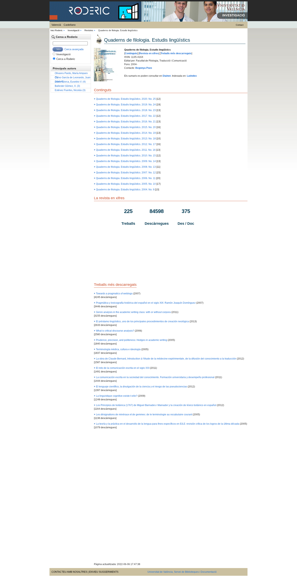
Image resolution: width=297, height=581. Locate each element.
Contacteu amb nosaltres (69, 571)
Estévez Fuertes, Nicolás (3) (70, 90)
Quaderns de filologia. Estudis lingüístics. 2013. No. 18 (126, 138)
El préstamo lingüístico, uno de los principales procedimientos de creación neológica (142, 321)
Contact (239, 25)
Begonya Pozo (143, 68)
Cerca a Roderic (65, 58)
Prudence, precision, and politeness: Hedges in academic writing (131, 340)
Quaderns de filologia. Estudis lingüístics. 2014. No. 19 (126, 132)
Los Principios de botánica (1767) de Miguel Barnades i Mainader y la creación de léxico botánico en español (156, 405)
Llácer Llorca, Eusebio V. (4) (70, 81)
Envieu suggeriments (103, 571)
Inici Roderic (57, 30)
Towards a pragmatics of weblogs (114, 293)
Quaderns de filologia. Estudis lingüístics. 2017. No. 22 (126, 116)
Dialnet (167, 75)
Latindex (192, 75)
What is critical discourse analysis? (115, 330)
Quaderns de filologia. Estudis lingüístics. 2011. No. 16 (126, 149)
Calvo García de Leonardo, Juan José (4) (73, 78)
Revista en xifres (149, 53)
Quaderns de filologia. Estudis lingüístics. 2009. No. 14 (126, 161)
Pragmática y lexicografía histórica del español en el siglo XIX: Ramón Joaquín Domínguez (146, 302)
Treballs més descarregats (176, 53)
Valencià (56, 24)
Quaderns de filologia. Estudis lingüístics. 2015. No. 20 (126, 127)
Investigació (73, 30)
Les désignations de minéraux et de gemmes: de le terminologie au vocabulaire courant (144, 414)
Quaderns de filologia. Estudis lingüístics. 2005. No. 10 (126, 183)
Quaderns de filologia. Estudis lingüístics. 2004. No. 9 (125, 189)
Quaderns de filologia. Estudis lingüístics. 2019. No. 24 (126, 104)
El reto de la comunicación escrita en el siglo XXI (122, 368)
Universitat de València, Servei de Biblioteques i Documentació (182, 571)
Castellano (70, 24)
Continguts (131, 53)
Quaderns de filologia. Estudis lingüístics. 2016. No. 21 (126, 121)
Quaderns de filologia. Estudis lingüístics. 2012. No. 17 (126, 144)
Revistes (88, 30)
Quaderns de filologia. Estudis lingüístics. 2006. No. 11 (126, 178)
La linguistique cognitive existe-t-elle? (116, 395)
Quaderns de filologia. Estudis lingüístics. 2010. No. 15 (126, 155)
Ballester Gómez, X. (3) (67, 86)
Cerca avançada (73, 49)
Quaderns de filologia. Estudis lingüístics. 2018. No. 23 (126, 110)
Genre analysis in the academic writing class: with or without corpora (133, 312)
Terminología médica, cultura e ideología (118, 349)
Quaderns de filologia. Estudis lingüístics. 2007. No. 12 (126, 172)
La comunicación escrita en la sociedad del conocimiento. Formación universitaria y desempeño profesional (155, 377)
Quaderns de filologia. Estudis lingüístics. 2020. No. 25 (126, 99)
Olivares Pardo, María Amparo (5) (71, 73)
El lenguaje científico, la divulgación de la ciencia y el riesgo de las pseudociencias (141, 386)
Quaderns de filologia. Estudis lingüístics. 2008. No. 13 (126, 166)
